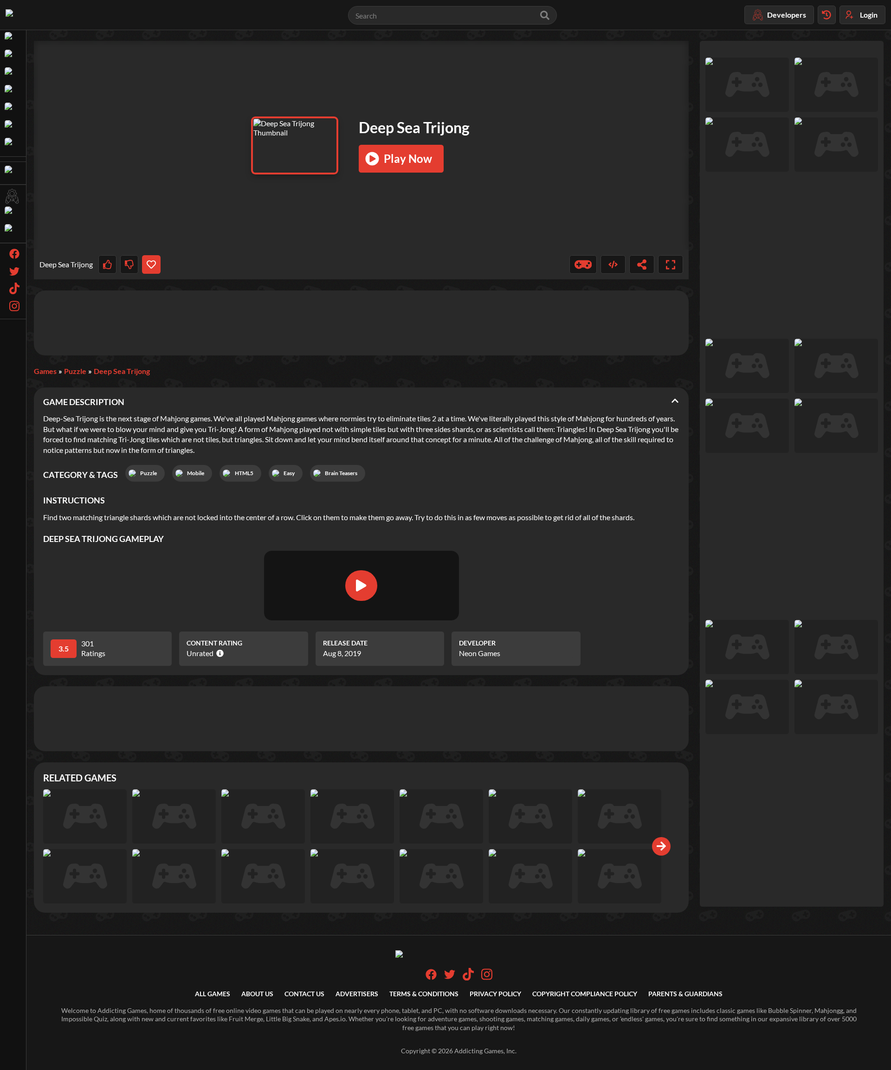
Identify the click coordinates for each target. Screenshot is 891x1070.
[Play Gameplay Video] (361, 585)
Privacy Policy (495, 994)
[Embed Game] (613, 264)
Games (45, 371)
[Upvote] (107, 264)
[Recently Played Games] (827, 15)
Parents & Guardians (685, 994)
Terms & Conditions (423, 994)
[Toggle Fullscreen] (670, 264)
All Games (212, 994)
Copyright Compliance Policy (584, 994)
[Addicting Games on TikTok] (468, 978)
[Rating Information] (218, 653)
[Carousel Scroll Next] (661, 846)
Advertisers (357, 994)
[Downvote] (129, 264)
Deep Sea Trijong (122, 371)
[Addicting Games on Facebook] (431, 977)
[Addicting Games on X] (449, 977)
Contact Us (304, 994)
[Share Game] (641, 264)
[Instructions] (583, 264)
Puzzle (75, 371)
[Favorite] (151, 264)
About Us (257, 994)
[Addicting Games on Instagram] (486, 978)
